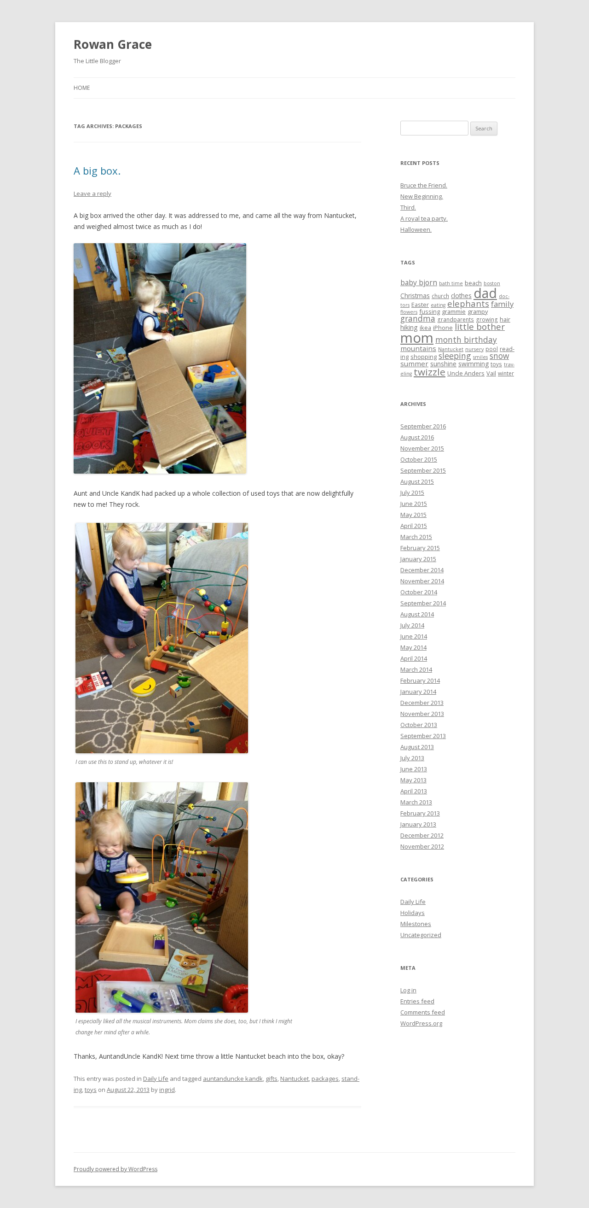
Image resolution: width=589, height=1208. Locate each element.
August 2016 (417, 437)
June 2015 (413, 503)
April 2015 (413, 526)
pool (491, 348)
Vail (491, 373)
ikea (425, 327)
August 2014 (417, 614)
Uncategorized (420, 935)
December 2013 (422, 702)
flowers (408, 312)
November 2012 (422, 846)
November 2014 (422, 581)
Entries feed (417, 1001)
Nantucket (294, 1078)
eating (438, 305)
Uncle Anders (466, 373)
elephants (468, 303)
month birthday (466, 339)
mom (416, 337)
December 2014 (422, 570)
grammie (454, 311)
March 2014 (416, 669)
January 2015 (418, 559)
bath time (451, 283)
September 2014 (423, 603)
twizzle (429, 371)
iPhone (443, 327)
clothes (461, 295)
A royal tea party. (424, 218)
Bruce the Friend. (423, 185)
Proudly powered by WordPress (115, 1169)
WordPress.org (421, 1023)
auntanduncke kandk (233, 1078)
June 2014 (413, 636)
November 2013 (422, 714)
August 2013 (417, 747)
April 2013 (413, 791)
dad (485, 293)
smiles (480, 357)
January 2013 (418, 824)
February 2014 (420, 680)
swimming (473, 363)
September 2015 (423, 470)
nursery (474, 349)
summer (414, 363)
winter (506, 373)
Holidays (412, 913)
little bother (480, 327)
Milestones (415, 924)
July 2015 (412, 492)
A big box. (97, 170)
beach (473, 283)
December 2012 (422, 835)
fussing (429, 311)
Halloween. (416, 229)
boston (492, 283)
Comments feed (422, 1012)
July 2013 (412, 758)
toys (91, 1089)
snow (499, 355)
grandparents (455, 319)
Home (82, 88)
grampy (478, 311)
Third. (408, 207)
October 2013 (418, 725)
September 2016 (423, 426)
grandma (417, 318)
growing (487, 319)
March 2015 (416, 537)
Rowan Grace (113, 44)
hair (505, 319)
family (502, 304)
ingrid (167, 1089)
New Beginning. (421, 196)
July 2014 (412, 625)
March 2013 (416, 802)
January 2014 (418, 691)
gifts (271, 1078)
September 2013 (423, 736)
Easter (420, 304)
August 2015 (417, 481)
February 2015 (420, 548)
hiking (409, 327)
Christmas (415, 295)
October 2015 (418, 459)
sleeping (455, 355)
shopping (423, 356)
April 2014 (413, 658)
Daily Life (155, 1078)
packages (325, 1078)
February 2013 (420, 813)
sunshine (443, 363)
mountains (418, 348)
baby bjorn (418, 282)
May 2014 (413, 647)
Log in (408, 990)
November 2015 (422, 448)
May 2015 (413, 514)
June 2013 (413, 769)
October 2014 (418, 592)
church (440, 295)
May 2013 (413, 780)
